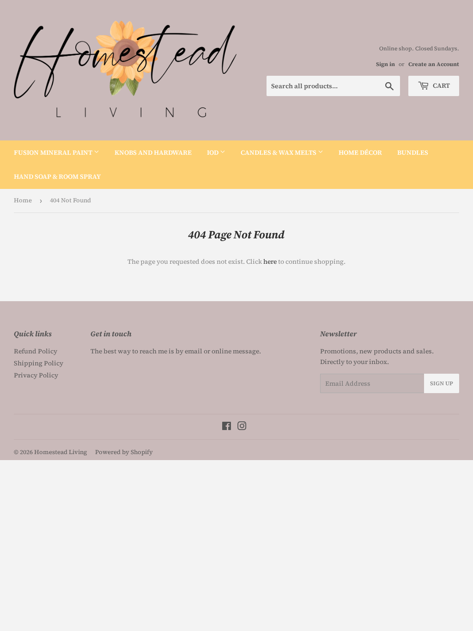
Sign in (385, 64)
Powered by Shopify (124, 452)
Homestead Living (60, 452)
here (270, 261)
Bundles (412, 152)
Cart (440, 85)
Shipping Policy (38, 363)
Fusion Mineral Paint (54, 152)
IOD (213, 152)
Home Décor (360, 152)
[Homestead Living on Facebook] (226, 427)
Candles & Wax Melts (279, 152)
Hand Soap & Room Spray (57, 176)
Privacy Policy (36, 375)
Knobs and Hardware (153, 152)
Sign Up (441, 383)
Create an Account (433, 64)
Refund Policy (35, 351)
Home (23, 200)
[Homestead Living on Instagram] (242, 427)
